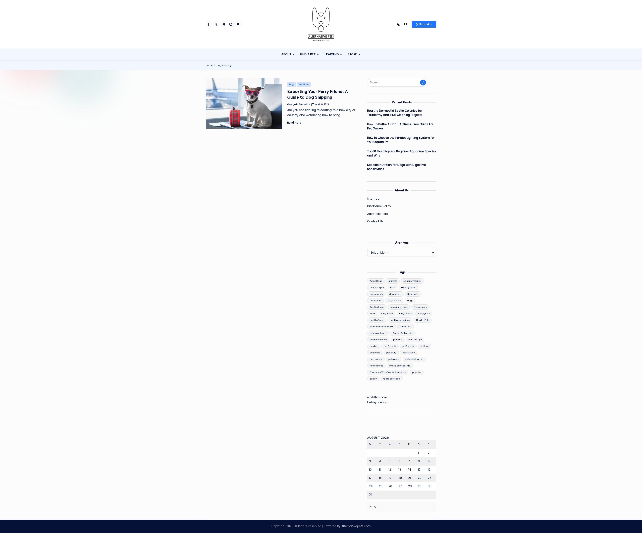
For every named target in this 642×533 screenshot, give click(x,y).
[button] (423, 24)
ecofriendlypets (399, 307)
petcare (397, 339)
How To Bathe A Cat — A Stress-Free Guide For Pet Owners (400, 126)
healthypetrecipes (400, 320)
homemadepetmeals (381, 326)
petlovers (375, 352)
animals (392, 281)
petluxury (391, 352)
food (372, 313)
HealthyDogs (377, 320)
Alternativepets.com (356, 526)
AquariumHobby (412, 281)
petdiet (374, 346)
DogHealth (413, 294)
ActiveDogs (376, 281)
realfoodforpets (391, 378)
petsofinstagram (414, 359)
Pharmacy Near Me (399, 365)
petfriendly (408, 346)
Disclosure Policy (379, 206)
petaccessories (378, 339)
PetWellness (376, 365)
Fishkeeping (420, 307)
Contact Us (375, 221)
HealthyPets (422, 320)
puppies (416, 372)
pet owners (376, 359)
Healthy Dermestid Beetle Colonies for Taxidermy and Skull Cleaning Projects (394, 113)
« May (373, 506)
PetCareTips (415, 339)
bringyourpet (377, 287)
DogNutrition (394, 300)
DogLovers (375, 300)
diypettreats (376, 294)
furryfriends (405, 313)
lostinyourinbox (378, 402)
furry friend (387, 313)
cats (392, 287)
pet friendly (390, 346)
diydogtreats (408, 287)
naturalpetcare (378, 333)
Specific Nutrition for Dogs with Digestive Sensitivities (396, 167)
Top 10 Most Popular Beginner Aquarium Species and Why (401, 153)
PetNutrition (409, 352)
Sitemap (373, 199)
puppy (373, 378)
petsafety (393, 359)
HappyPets (424, 313)
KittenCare (405, 326)
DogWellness (377, 307)
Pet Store (303, 84)
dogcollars (395, 294)
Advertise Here (377, 214)
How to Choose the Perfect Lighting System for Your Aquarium (401, 140)
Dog (291, 84)
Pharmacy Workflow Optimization (388, 372)
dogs (410, 300)
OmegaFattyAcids (402, 333)
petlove (424, 346)
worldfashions (377, 397)
